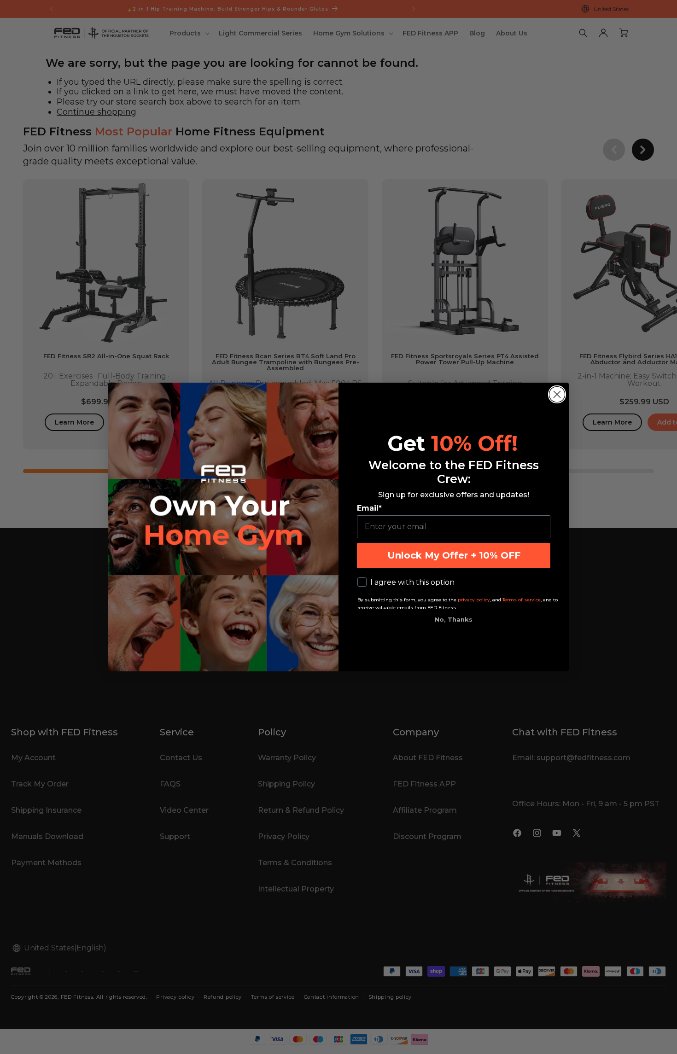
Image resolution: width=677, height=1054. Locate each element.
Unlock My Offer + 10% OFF (453, 555)
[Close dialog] (557, 394)
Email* (369, 508)
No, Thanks (454, 619)
